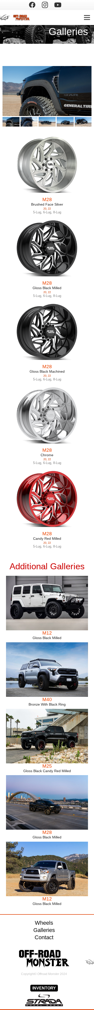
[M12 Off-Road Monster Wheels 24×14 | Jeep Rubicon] (47, 603)
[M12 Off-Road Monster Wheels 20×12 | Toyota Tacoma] (47, 869)
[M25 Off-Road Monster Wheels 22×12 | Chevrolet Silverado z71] (47, 736)
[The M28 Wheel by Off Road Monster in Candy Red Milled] (47, 499)
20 (44, 208)
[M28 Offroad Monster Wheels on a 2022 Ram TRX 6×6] (47, 802)
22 (49, 208)
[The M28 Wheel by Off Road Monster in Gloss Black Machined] (47, 332)
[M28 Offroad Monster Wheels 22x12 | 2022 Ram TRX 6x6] (11, 122)
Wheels (44, 923)
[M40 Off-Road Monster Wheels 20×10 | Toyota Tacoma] (47, 669)
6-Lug (47, 212)
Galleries (44, 930)
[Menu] (87, 17)
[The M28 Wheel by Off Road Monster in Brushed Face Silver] (47, 165)
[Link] (18, 17)
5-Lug (37, 212)
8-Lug (57, 212)
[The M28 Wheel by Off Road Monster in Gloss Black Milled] (47, 248)
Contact (44, 937)
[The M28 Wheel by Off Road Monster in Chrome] (47, 415)
